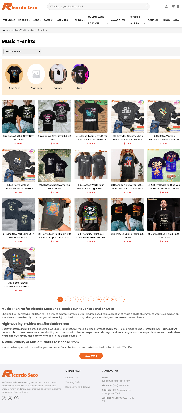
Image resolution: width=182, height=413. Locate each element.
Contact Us (71, 377)
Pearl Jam (36, 88)
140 (114, 299)
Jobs (36, 20)
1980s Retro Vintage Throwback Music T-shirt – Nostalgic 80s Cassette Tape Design (164, 137)
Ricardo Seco (15, 382)
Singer (79, 88)
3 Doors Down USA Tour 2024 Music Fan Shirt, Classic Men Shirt (127, 186)
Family (48, 20)
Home (5, 30)
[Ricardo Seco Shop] (19, 6)
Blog (166, 20)
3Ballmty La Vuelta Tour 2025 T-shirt (127, 235)
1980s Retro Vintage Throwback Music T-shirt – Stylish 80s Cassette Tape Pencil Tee (18, 186)
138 (99, 299)
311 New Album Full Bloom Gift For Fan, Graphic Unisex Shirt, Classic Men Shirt (54, 235)
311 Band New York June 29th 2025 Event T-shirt (18, 235)
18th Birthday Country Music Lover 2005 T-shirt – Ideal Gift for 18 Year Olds (127, 137)
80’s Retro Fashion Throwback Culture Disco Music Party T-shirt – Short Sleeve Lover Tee (18, 284)
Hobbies (23, 20)
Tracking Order (73, 382)
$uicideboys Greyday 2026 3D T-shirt (54, 137)
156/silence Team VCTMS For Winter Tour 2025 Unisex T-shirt (91, 137)
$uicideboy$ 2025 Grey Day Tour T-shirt (18, 137)
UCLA (175, 20)
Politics (153, 20)
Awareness (118, 20)
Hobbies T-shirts (20, 30)
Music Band (14, 88)
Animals (62, 20)
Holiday (78, 20)
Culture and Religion (96, 20)
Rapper (58, 88)
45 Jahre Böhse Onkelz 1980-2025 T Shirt (164, 235)
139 (106, 299)
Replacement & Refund (77, 386)
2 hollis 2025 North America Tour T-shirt (54, 186)
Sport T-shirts (135, 20)
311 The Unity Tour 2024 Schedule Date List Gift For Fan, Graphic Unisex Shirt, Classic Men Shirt (91, 235)
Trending (9, 20)
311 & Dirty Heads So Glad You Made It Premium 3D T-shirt (164, 186)
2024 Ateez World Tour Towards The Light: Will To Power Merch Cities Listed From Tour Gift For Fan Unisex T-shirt (91, 186)
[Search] (147, 6)
